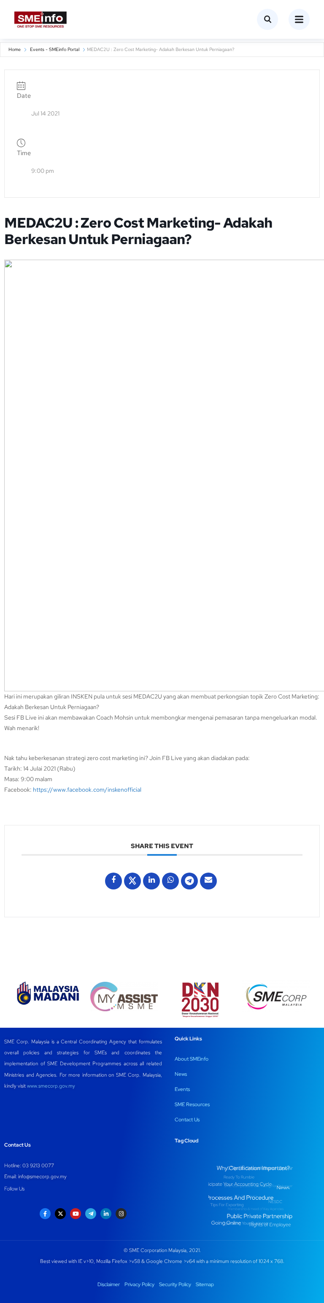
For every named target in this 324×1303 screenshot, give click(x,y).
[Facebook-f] (45, 1213)
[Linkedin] (151, 881)
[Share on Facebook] (113, 881)
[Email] (208, 881)
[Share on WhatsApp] (170, 881)
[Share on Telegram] (189, 881)
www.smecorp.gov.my (51, 1086)
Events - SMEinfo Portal (54, 49)
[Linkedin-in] (105, 1213)
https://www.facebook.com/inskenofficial (87, 789)
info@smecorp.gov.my (42, 1176)
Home (14, 49)
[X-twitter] (60, 1213)
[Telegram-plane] (90, 1213)
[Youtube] (75, 1213)
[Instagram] (121, 1213)
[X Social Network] (132, 881)
